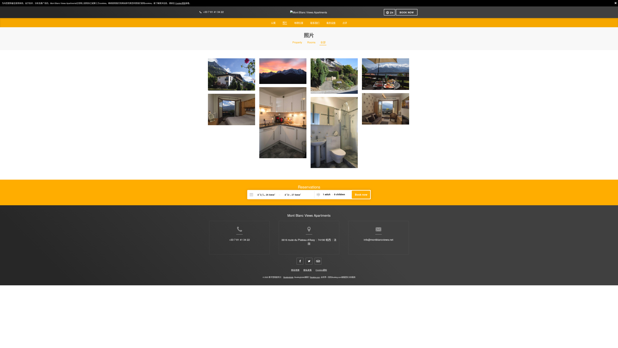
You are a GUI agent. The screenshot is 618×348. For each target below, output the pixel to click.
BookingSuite (288, 277)
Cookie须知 (180, 3)
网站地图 (295, 270)
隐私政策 (307, 270)
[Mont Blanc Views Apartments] (308, 13)
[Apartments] (385, 74)
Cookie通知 (321, 270)
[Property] (231, 74)
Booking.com (315, 277)
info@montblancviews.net (378, 240)
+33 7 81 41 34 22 (239, 240)
